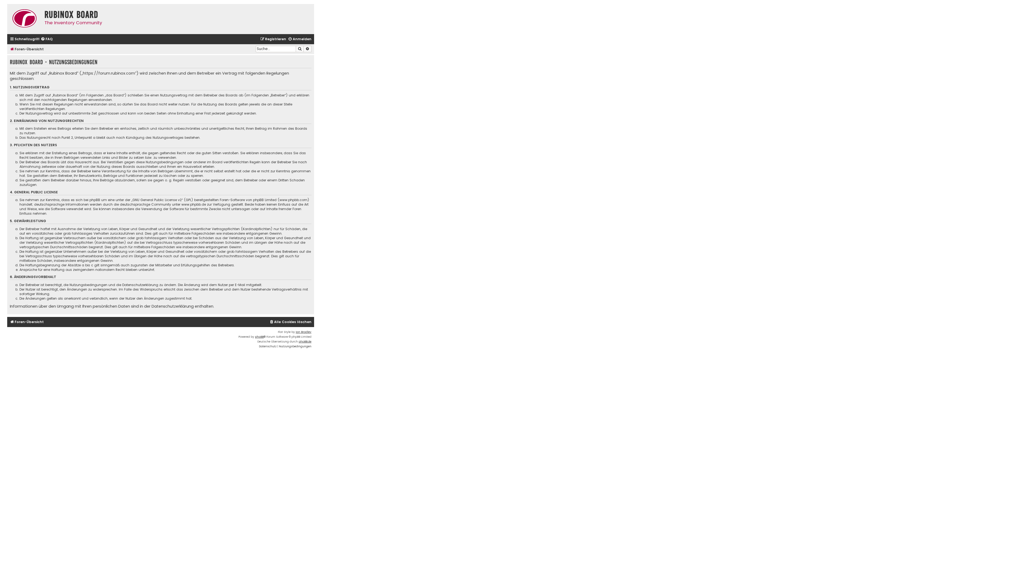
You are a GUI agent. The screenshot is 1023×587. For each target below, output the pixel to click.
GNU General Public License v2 (157, 200)
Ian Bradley (303, 332)
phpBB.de (305, 342)
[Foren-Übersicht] (24, 19)
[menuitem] (46, 39)
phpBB (259, 337)
